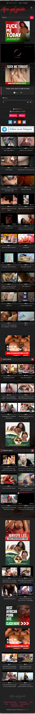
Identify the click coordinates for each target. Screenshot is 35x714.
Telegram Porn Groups (10, 702)
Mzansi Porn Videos (17, 706)
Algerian (14, 115)
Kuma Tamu (14, 704)
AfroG (20, 109)
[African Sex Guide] (14, 10)
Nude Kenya (23, 702)
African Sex (26, 709)
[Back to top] (30, 709)
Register (25, 3)
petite (22, 115)
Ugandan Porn (25, 704)
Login (19, 3)
